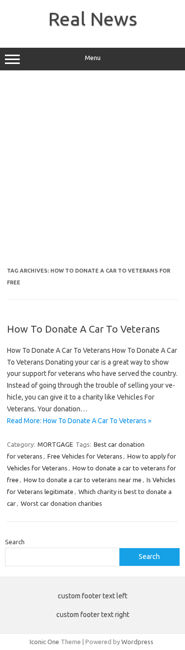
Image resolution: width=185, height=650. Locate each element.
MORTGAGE (55, 444)
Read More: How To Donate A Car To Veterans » (79, 421)
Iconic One (44, 641)
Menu (93, 58)
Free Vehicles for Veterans (84, 456)
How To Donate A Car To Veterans (83, 329)
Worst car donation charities (61, 503)
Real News (92, 18)
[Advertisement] (92, 172)
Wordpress (137, 641)
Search (15, 541)
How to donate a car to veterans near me (83, 479)
